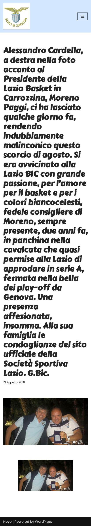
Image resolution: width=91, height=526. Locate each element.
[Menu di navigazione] (82, 16)
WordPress (44, 521)
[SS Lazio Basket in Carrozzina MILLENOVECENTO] (16, 16)
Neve (7, 521)
